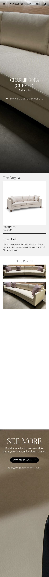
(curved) (7, 230)
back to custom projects (26, 98)
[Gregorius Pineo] (20, 4)
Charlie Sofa (9, 227)
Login (37, 468)
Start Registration (22, 460)
